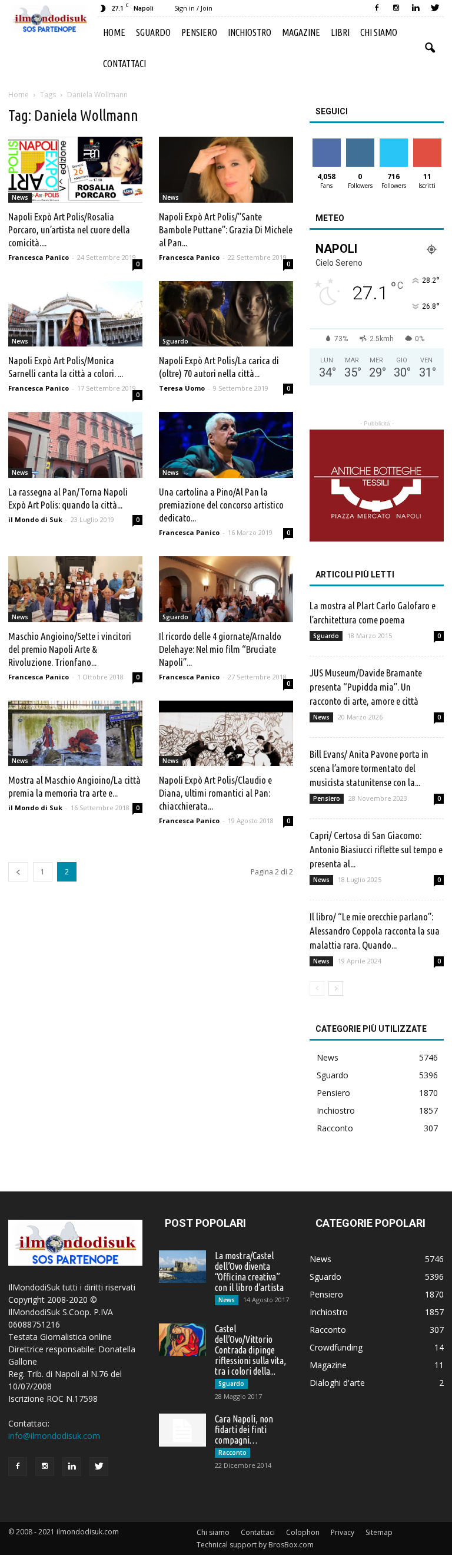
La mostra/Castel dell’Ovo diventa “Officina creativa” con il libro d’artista (249, 1271)
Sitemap (379, 1532)
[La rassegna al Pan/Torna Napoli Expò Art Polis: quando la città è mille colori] (75, 445)
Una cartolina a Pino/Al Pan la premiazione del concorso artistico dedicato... (221, 504)
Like (326, 142)
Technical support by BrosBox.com (255, 1545)
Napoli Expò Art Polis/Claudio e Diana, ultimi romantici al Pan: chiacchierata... (215, 792)
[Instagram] (396, 8)
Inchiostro (249, 32)
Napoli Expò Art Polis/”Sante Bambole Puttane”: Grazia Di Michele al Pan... (226, 229)
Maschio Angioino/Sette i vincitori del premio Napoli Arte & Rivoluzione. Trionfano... (69, 649)
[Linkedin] (415, 8)
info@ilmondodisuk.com (54, 1435)
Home (114, 32)
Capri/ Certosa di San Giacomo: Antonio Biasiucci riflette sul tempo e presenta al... (376, 849)
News (20, 197)
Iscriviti (427, 142)
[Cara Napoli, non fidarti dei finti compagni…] (182, 1430)
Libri (340, 32)
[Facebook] (376, 8)
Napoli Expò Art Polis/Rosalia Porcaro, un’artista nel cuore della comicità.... (69, 229)
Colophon (303, 1532)
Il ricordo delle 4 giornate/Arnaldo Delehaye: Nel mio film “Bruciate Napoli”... (220, 649)
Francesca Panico (38, 257)
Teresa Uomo (182, 388)
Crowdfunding (336, 1347)
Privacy (342, 1532)
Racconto (335, 1128)
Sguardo (153, 32)
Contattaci (124, 63)
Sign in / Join (193, 8)
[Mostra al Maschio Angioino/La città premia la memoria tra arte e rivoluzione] (75, 734)
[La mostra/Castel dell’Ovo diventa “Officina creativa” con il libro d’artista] (182, 1266)
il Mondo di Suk (35, 519)
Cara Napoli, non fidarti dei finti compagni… (244, 1429)
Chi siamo (378, 32)
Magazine (301, 32)
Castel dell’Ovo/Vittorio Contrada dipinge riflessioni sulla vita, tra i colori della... (250, 1349)
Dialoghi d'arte (337, 1382)
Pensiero (199, 32)
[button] (430, 48)
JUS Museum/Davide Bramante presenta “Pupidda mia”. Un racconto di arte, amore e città (366, 686)
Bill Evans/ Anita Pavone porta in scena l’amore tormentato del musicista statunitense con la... (369, 768)
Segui (360, 142)
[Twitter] (435, 8)
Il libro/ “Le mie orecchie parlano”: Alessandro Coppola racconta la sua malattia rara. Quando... (375, 930)
